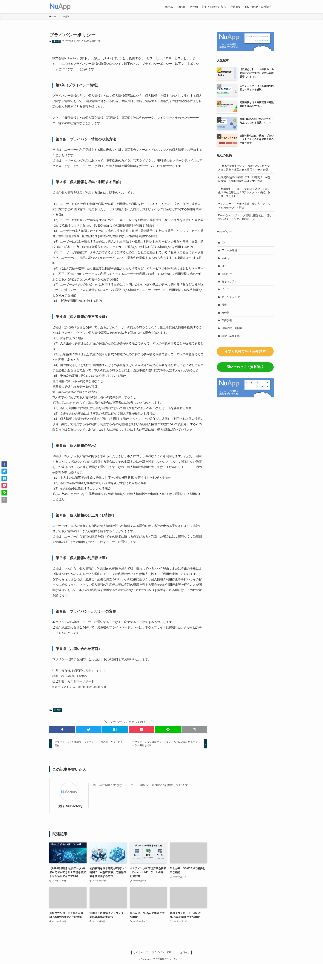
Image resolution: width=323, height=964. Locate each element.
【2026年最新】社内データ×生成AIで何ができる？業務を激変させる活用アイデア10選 (244, 167)
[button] (62, 729)
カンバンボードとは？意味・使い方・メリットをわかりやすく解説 (244, 205)
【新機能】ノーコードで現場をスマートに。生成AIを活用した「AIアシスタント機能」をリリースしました (244, 192)
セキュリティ (229, 281)
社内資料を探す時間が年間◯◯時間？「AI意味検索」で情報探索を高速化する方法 (244, 179)
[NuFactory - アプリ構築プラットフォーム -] (60, 6)
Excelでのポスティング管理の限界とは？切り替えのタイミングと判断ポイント (245, 217)
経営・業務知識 (231, 335)
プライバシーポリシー (164, 952)
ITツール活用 (229, 250)
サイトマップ (140, 952)
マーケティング (231, 297)
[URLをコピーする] (194, 729)
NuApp (226, 258)
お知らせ (227, 273)
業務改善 (227, 320)
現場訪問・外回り (232, 328)
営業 (224, 304)
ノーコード (228, 289)
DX (223, 242)
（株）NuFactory (69, 806)
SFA (224, 265)
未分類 (56, 41)
